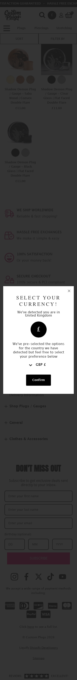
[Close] (69, 291)
